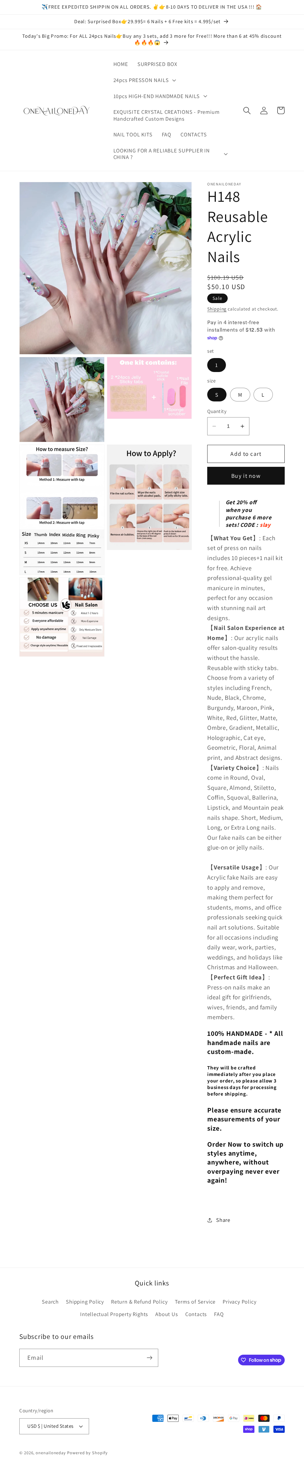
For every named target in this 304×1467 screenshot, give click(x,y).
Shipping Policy (85, 1301)
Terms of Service (195, 1301)
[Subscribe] (149, 1358)
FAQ (219, 1314)
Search (50, 1301)
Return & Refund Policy (139, 1301)
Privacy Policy (239, 1301)
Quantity (217, 411)
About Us (166, 1314)
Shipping (217, 309)
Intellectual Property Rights (114, 1314)
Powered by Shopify (87, 1452)
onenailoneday (51, 1452)
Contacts (196, 1314)
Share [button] (223, 1219)
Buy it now (246, 476)
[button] (144, 80)
